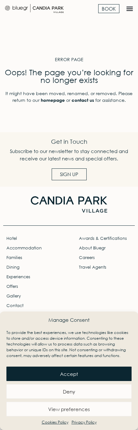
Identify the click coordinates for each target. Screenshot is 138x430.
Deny (69, 391)
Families (14, 257)
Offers (12, 286)
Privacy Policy (84, 422)
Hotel (11, 238)
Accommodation (24, 248)
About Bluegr (92, 248)
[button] (129, 9)
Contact (14, 305)
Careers (87, 257)
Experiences (18, 277)
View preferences (69, 409)
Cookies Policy (55, 422)
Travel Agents (92, 267)
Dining (13, 267)
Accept (69, 374)
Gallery (13, 296)
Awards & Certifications (103, 238)
